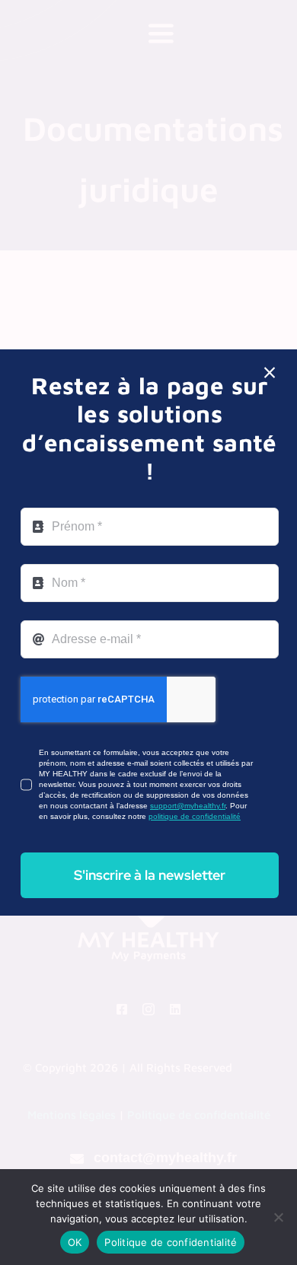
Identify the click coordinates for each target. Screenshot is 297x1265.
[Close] (269, 373)
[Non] (278, 1217)
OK (75, 1242)
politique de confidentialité (194, 816)
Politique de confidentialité (170, 1242)
